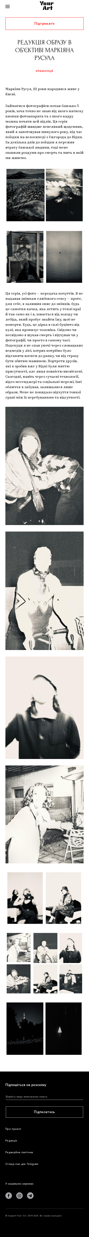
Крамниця (44, 71)
